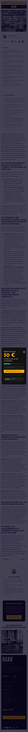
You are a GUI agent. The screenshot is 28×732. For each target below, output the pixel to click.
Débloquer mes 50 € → (14, 371)
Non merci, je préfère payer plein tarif (14, 382)
